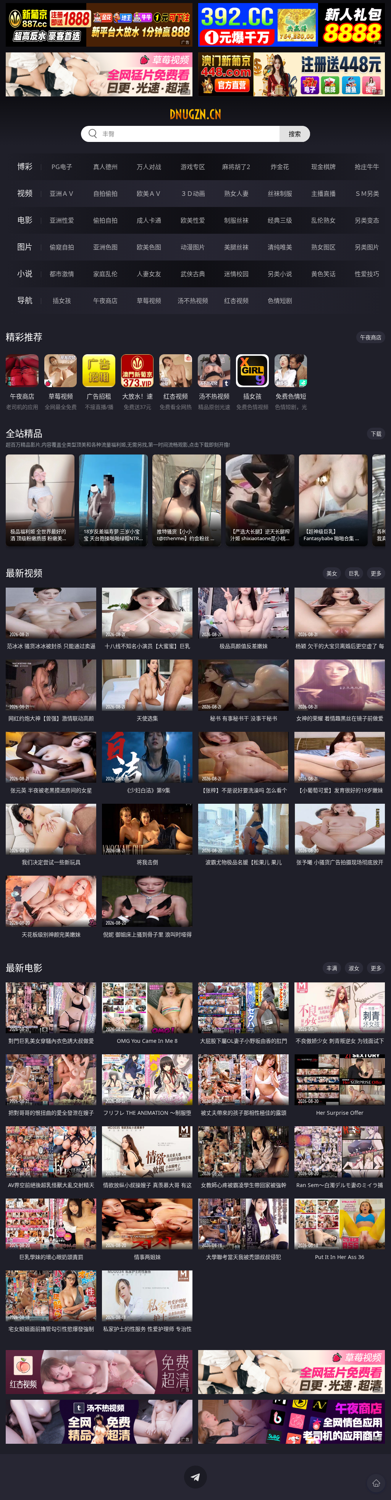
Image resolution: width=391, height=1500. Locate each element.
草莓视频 (149, 300)
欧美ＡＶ (149, 193)
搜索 (295, 134)
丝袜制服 (280, 193)
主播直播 (323, 193)
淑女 (354, 968)
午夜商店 (105, 300)
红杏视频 (236, 300)
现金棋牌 (323, 167)
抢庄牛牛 (367, 167)
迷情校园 (236, 274)
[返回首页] (376, 1483)
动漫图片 (193, 247)
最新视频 (24, 573)
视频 (24, 193)
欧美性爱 (193, 220)
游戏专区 (193, 167)
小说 (24, 274)
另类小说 (280, 274)
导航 (24, 300)
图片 (24, 247)
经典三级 (280, 220)
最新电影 (24, 967)
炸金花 (280, 167)
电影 (24, 220)
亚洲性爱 (62, 220)
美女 (331, 573)
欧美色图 (149, 247)
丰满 (331, 968)
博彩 (24, 166)
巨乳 (354, 573)
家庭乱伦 (105, 274)
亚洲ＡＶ (62, 193)
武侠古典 (193, 274)
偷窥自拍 (62, 247)
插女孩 (62, 300)
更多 (376, 573)
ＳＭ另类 (367, 193)
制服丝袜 (236, 220)
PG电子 (62, 167)
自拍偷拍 (105, 193)
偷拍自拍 (105, 220)
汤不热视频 (193, 300)
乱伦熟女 (323, 220)
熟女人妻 (236, 193)
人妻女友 (149, 274)
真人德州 (105, 167)
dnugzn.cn (195, 114)
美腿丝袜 (236, 247)
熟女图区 (323, 247)
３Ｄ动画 (193, 193)
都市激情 (62, 274)
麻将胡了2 (236, 167)
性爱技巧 (367, 274)
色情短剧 (280, 300)
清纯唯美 (280, 247)
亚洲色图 (105, 247)
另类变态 (367, 220)
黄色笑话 (323, 274)
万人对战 (149, 167)
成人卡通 (149, 220)
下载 (376, 433)
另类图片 (367, 247)
